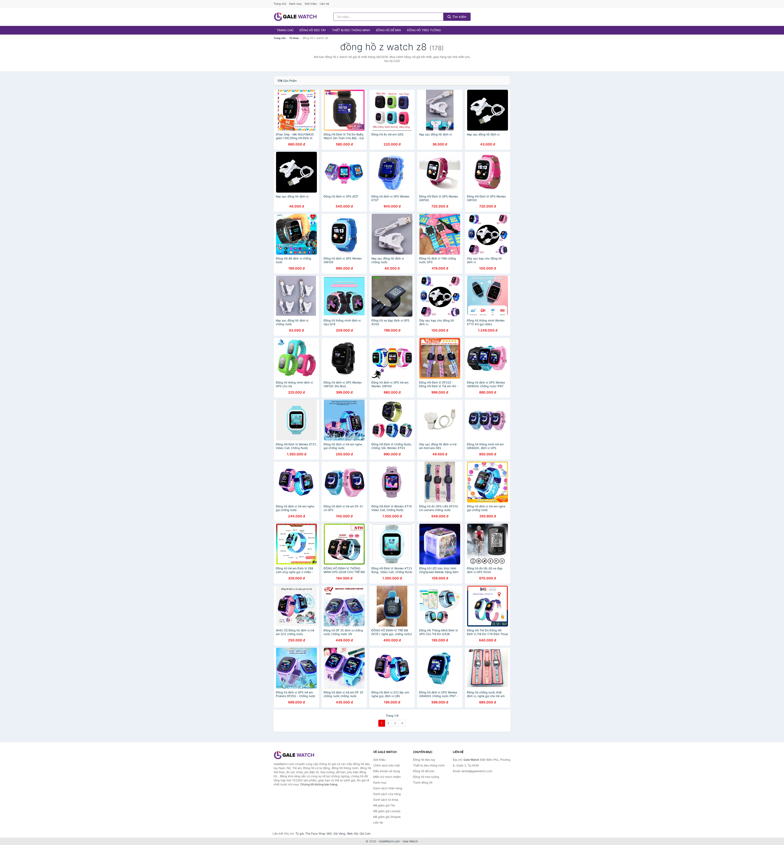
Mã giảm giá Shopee (387, 816)
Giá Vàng (339, 833)
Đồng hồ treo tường (424, 30)
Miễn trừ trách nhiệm (387, 776)
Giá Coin (365, 833)
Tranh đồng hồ (422, 782)
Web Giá (352, 833)
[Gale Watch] (294, 755)
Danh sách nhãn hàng (387, 788)
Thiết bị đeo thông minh (351, 30)
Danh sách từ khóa (385, 799)
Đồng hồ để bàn (388, 30)
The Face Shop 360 (318, 833)
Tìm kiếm (458, 17)
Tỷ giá (299, 833)
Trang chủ (280, 3)
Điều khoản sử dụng (386, 771)
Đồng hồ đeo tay (313, 30)
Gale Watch (410, 841)
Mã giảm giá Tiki (384, 805)
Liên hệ (324, 3)
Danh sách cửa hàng (387, 794)
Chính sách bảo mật (386, 765)
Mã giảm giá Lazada (386, 811)
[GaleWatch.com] (295, 17)
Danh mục (295, 3)
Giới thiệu (311, 3)
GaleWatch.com (389, 841)
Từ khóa (294, 38)
